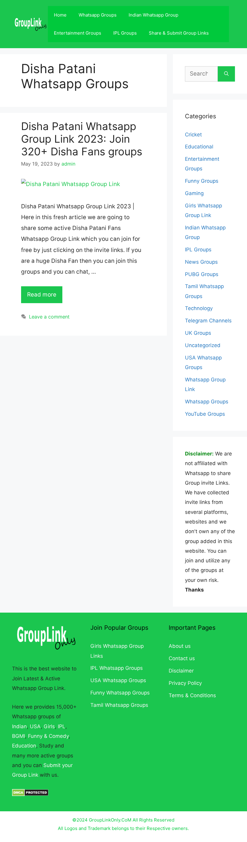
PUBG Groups (201, 274)
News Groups (201, 262)
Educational (199, 147)
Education (24, 746)
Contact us (182, 658)
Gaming (194, 193)
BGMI (18, 736)
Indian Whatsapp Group (153, 15)
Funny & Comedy (48, 736)
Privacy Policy (185, 683)
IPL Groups (125, 33)
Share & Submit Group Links (179, 33)
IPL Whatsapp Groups (116, 668)
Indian (19, 726)
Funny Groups (201, 181)
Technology (199, 308)
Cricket (193, 135)
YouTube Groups (205, 414)
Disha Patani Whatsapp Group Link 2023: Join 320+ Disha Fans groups (81, 139)
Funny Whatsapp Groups (120, 693)
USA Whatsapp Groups (118, 680)
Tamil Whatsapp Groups (119, 705)
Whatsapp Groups (98, 15)
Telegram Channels (208, 321)
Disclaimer (181, 671)
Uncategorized (202, 345)
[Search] (226, 74)
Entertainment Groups (77, 33)
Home (60, 15)
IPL (61, 726)
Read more (41, 294)
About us (180, 646)
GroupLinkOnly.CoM (110, 820)
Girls (49, 726)
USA (35, 726)
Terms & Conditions (192, 695)
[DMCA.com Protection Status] (30, 794)
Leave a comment (49, 317)
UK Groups (198, 333)
